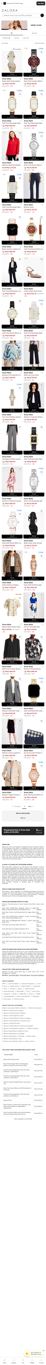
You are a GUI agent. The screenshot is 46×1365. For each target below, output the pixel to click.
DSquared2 (36, 986)
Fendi (5, 989)
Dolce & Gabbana (13, 983)
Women (23, 818)
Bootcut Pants (8, 1100)
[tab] (11, 33)
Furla (27, 991)
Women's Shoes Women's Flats (13, 1038)
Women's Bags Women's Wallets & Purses (16, 1031)
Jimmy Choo (36, 991)
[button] (23, 3)
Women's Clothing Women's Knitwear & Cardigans (18, 1026)
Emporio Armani (29, 989)
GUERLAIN (22, 994)
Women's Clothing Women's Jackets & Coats (17, 1021)
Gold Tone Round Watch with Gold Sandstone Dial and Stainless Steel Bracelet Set (17, 1113)
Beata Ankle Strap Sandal (11, 1059)
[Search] (42, 15)
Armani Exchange (9, 991)
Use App (41, 3)
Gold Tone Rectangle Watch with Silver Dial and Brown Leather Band (16, 1070)
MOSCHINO (20, 991)
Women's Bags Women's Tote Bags (14, 1036)
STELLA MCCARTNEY (23, 996)
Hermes (31, 994)
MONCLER (36, 996)
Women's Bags (31, 1036)
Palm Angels (7, 999)
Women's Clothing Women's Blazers (14, 1028)
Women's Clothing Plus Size (12, 1023)
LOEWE (38, 994)
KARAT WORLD (26, 986)
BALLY (20, 989)
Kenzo (5, 986)
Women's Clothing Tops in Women (14, 1010)
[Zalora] (23, 10)
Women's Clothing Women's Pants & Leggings (17, 1018)
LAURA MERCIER (9, 996)
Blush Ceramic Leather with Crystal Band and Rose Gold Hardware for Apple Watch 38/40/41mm (17, 1106)
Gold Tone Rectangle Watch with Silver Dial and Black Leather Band (16, 1076)
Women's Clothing (32, 1028)
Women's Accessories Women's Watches (14, 1008)
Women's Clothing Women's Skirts (14, 1015)
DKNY (4, 983)
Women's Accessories (35, 1008)
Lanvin (39, 983)
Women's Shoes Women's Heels (13, 1041)
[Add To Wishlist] (20, 79)
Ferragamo (7, 994)
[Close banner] (2, 3)
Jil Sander (13, 989)
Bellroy (15, 994)
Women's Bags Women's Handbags (14, 1033)
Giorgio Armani (14, 986)
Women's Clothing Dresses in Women (14, 1013)
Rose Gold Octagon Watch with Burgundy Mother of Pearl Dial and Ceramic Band (16, 1064)
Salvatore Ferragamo (28, 983)
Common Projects (19, 999)
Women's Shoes (29, 1041)
